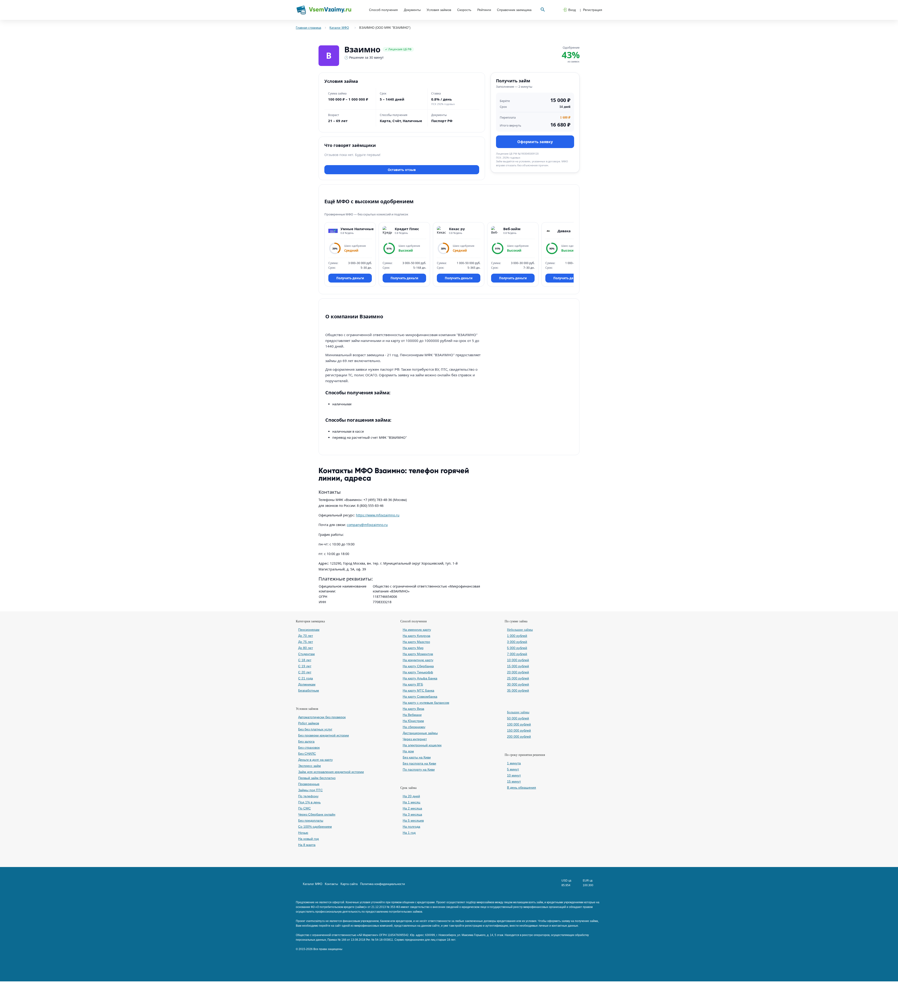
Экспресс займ (309, 766)
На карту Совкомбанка (420, 696)
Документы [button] (412, 10)
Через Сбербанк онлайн (316, 814)
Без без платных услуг (315, 729)
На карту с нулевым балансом (426, 702)
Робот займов (308, 723)
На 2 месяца (412, 808)
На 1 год (409, 833)
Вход (572, 10)
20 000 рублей (518, 672)
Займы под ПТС (310, 790)
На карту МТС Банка (418, 690)
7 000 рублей (517, 654)
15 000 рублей (518, 666)
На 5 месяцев (413, 820)
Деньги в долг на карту (315, 760)
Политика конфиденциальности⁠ (382, 884)
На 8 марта (306, 845)
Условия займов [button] (439, 10)
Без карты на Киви (417, 757)
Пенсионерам (308, 629)
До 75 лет (305, 642)
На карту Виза (413, 709)
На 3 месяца (412, 814)
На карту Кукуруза (416, 636)
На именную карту (417, 629)
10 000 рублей (518, 660)
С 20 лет (304, 672)
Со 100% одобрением (315, 826)
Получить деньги (350, 278)
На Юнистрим (413, 721)
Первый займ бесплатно (317, 778)
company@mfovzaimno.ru (367, 525)
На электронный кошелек (422, 745)
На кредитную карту (418, 660)
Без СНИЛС (307, 753)
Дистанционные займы (420, 733)
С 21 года (305, 678)
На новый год (308, 839)
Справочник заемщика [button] (514, 10)
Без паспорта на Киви (419, 763)
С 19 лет (304, 666)
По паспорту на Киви (419, 769)
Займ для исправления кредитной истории (331, 772)
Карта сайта (349, 884)
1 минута (514, 763)
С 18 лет (304, 660)
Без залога (306, 741)
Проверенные (308, 784)
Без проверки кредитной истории (323, 735)
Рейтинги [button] (484, 10)
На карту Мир (413, 648)
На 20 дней (411, 796)
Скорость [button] (464, 10)
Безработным (308, 690)
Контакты (331, 884)
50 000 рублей (518, 718)
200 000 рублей (519, 736)
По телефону (308, 796)
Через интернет (415, 739)
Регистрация (592, 10)
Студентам (306, 654)
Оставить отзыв (402, 169)
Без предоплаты (310, 820)
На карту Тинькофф (418, 672)
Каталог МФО (312, 884)
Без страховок (309, 747)
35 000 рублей (518, 690)
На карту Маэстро (416, 642)
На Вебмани (412, 715)
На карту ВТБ (413, 684)
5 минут (513, 769)
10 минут (514, 775)
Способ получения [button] (383, 10)
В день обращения (521, 787)
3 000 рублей (517, 642)
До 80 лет (305, 648)
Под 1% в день (309, 802)
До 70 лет (305, 636)
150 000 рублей (519, 730)
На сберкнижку (414, 727)
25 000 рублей (518, 678)
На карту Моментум (418, 654)
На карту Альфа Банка (420, 678)
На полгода (411, 826)
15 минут (514, 781)
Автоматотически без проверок (322, 717)
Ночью (303, 833)
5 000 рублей (517, 648)
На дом (408, 751)
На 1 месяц (411, 802)
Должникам (306, 684)
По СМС (304, 808)
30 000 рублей (518, 684)
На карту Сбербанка (418, 666)
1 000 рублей (517, 636)
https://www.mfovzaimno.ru (377, 515)
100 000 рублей (519, 724)
